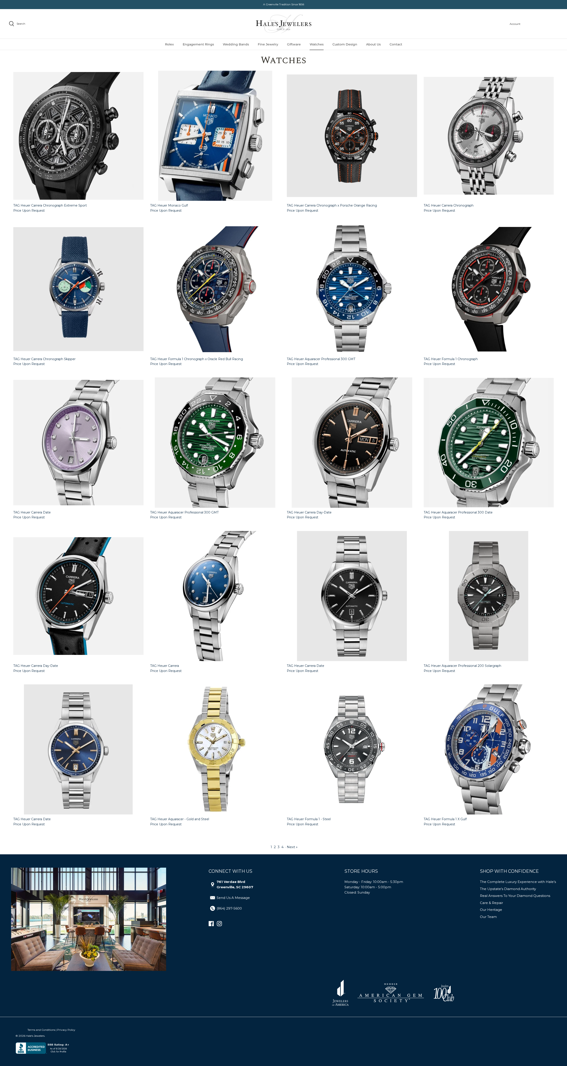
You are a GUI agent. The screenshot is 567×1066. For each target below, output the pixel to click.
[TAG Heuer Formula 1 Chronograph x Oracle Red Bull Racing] (215, 289)
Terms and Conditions (41, 1029)
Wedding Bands (236, 44)
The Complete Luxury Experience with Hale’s (518, 882)
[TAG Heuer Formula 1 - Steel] (352, 749)
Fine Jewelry (268, 44)
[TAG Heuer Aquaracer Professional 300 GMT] (352, 289)
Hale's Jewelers (35, 1035)
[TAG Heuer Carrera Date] (78, 442)
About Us (373, 44)
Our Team (488, 917)
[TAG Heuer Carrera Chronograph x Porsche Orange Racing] (352, 136)
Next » (292, 847)
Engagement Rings (198, 44)
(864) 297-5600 (229, 908)
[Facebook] (211, 923)
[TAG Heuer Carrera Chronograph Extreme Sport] (78, 136)
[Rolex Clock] (541, 24)
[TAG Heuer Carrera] (215, 596)
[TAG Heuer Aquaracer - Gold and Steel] (215, 749)
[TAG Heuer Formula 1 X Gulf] (489, 749)
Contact (396, 44)
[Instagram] (219, 923)
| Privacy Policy (65, 1029)
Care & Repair (491, 903)
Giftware (294, 44)
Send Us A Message (233, 898)
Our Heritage (491, 910)
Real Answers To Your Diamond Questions (515, 896)
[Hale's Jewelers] (283, 24)
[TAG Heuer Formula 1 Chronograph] (489, 289)
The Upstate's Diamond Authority (508, 889)
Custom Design (344, 44)
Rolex (169, 44)
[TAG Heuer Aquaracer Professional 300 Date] (489, 442)
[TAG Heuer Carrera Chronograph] (489, 136)
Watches (317, 44)
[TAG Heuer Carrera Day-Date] (352, 442)
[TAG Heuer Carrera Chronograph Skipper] (78, 289)
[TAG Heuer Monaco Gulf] (215, 136)
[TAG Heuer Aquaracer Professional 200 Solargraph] (489, 596)
